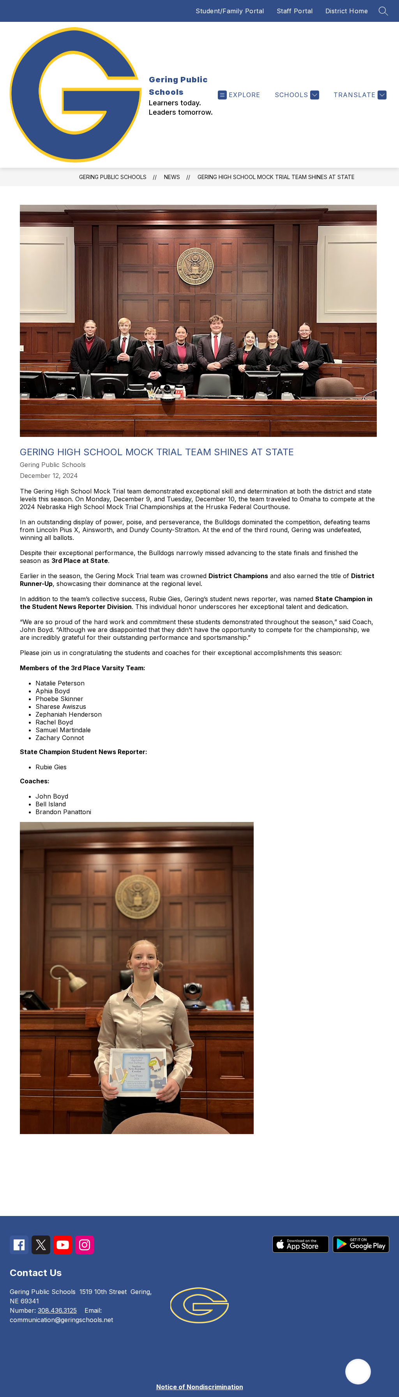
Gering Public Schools (113, 177)
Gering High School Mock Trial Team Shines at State (276, 177)
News (172, 177)
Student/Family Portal (230, 11)
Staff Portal (295, 11)
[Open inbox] (358, 1372)
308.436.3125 (57, 1310)
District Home (346, 11)
